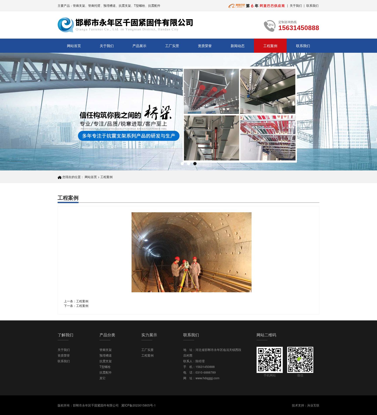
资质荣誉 (205, 45)
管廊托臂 (94, 5)
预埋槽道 (105, 355)
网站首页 (74, 45)
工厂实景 (172, 45)
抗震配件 (105, 372)
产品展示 (139, 45)
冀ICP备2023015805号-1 (138, 405)
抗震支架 (105, 361)
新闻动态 (238, 45)
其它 (102, 378)
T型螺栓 (105, 366)
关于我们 (296, 5)
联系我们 (312, 5)
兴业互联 (313, 405)
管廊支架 (79, 5)
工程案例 (270, 45)
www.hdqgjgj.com (207, 378)
